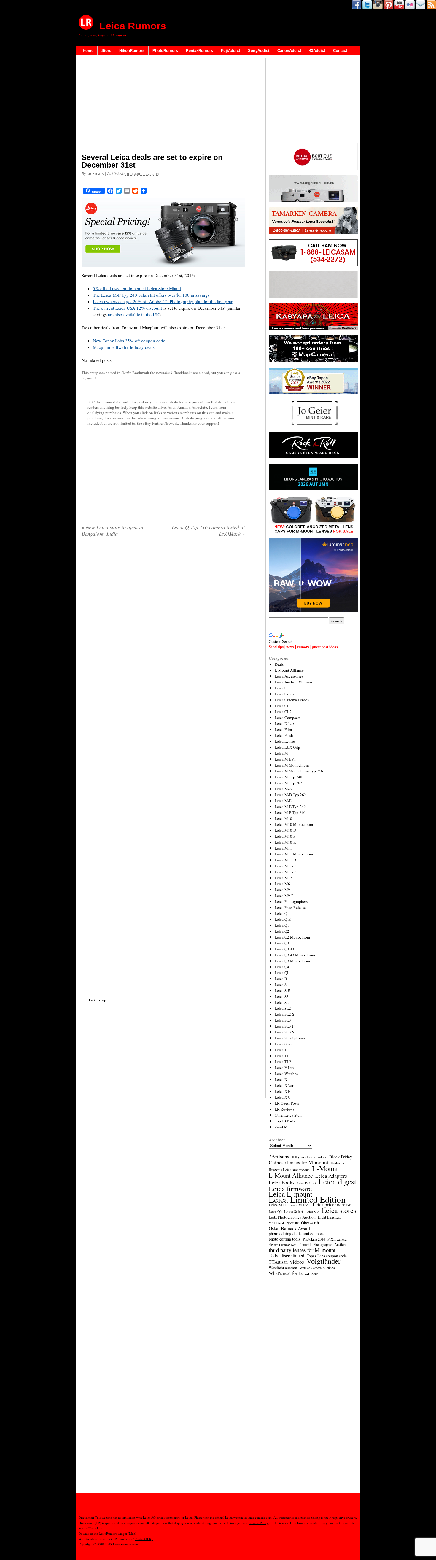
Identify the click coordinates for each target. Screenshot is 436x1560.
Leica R (281, 978)
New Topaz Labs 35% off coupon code (129, 341)
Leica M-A (283, 788)
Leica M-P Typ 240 (290, 812)
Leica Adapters (331, 1176)
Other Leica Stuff (288, 1115)
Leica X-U (283, 1097)
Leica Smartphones (290, 1038)
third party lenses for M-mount (302, 1250)
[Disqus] (163, 766)
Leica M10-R (285, 842)
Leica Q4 (282, 966)
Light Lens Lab (329, 1217)
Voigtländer (323, 1261)
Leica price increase (332, 1204)
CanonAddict (289, 50)
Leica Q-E (283, 919)
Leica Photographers (291, 901)
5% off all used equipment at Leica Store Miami (137, 288)
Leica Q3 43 (284, 949)
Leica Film (283, 729)
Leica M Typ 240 (288, 777)
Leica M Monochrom (292, 765)
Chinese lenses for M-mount (298, 1162)
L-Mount (325, 1168)
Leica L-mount (290, 1194)
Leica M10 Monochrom (294, 824)
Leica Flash (284, 735)
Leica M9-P (284, 895)
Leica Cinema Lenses (292, 699)
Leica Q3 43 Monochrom (295, 955)
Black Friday (340, 1156)
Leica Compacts (287, 717)
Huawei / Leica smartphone (289, 1169)
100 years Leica (303, 1157)
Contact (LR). (144, 1539)
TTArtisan (278, 1262)
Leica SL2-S (284, 1014)
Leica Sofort (284, 1044)
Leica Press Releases (291, 907)
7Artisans (279, 1156)
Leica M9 (282, 889)
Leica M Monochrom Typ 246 (299, 771)
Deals (126, 372)
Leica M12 (283, 877)
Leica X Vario (286, 1085)
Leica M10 (283, 818)
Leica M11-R (285, 871)
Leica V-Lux (285, 1067)
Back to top (96, 1000)
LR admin (95, 173)
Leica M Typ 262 (288, 782)
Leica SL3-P (284, 1026)
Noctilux (292, 1222)
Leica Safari (293, 1211)
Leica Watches (286, 1073)
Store (106, 50)
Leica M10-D (285, 830)
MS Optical (276, 1223)
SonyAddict (258, 50)
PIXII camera (336, 1239)
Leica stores (339, 1210)
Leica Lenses (285, 741)
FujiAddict (230, 50)
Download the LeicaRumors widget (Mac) (107, 1533)
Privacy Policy (258, 1523)
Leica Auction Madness (294, 682)
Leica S (281, 984)
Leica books (282, 1182)
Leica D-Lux (285, 723)
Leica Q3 (282, 943)
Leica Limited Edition (307, 1199)
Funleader (337, 1163)
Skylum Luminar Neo (282, 1245)
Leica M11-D (285, 860)
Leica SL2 (283, 1008)
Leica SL (282, 1002)
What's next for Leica (289, 1273)
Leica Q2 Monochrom (292, 937)
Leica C (281, 688)
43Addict (317, 50)
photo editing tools (284, 1239)
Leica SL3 (283, 1020)
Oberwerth (310, 1222)
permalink (164, 372)
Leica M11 (283, 848)
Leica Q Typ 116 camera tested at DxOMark (208, 530)
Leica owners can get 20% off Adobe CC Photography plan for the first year (163, 301)
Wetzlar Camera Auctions (317, 1267)
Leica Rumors (132, 25)
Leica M (281, 753)
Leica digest (337, 1181)
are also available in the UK (133, 314)
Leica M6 (282, 883)
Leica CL (282, 705)
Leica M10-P (285, 836)
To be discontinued (286, 1255)
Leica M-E (283, 800)
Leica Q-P (282, 925)
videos (297, 1262)
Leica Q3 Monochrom (292, 960)
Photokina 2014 (314, 1239)
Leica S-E (282, 990)
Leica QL (282, 972)
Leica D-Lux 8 (306, 1183)
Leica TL (282, 1055)
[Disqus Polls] (163, 617)
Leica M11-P (285, 866)
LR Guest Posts (287, 1103)
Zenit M (281, 1127)
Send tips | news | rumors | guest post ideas (303, 646)
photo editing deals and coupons (296, 1233)
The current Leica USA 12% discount (127, 308)
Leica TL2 (283, 1061)
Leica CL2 (283, 711)
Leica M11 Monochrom (294, 854)
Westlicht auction (283, 1267)
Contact (340, 50)
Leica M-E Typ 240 (290, 806)
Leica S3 (282, 996)
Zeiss (314, 1274)
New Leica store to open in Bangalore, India (112, 530)
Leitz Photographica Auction (292, 1217)
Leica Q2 (282, 931)
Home (88, 50)
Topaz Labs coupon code (327, 1255)
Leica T (281, 1049)
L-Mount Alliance (289, 670)
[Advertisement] (163, 105)
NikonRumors (131, 50)
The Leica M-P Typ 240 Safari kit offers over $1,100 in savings (151, 295)
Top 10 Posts (285, 1121)
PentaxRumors (199, 50)
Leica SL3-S (284, 1032)
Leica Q (281, 913)
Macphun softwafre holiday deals (124, 347)
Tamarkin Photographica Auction (322, 1244)
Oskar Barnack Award (289, 1228)
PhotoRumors (165, 50)
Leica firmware (290, 1188)
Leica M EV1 (285, 759)
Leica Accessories (289, 676)
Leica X (281, 1079)
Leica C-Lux (285, 693)
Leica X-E (282, 1091)
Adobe (322, 1157)
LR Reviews (284, 1109)
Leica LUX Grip (287, 747)
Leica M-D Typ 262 (290, 794)
